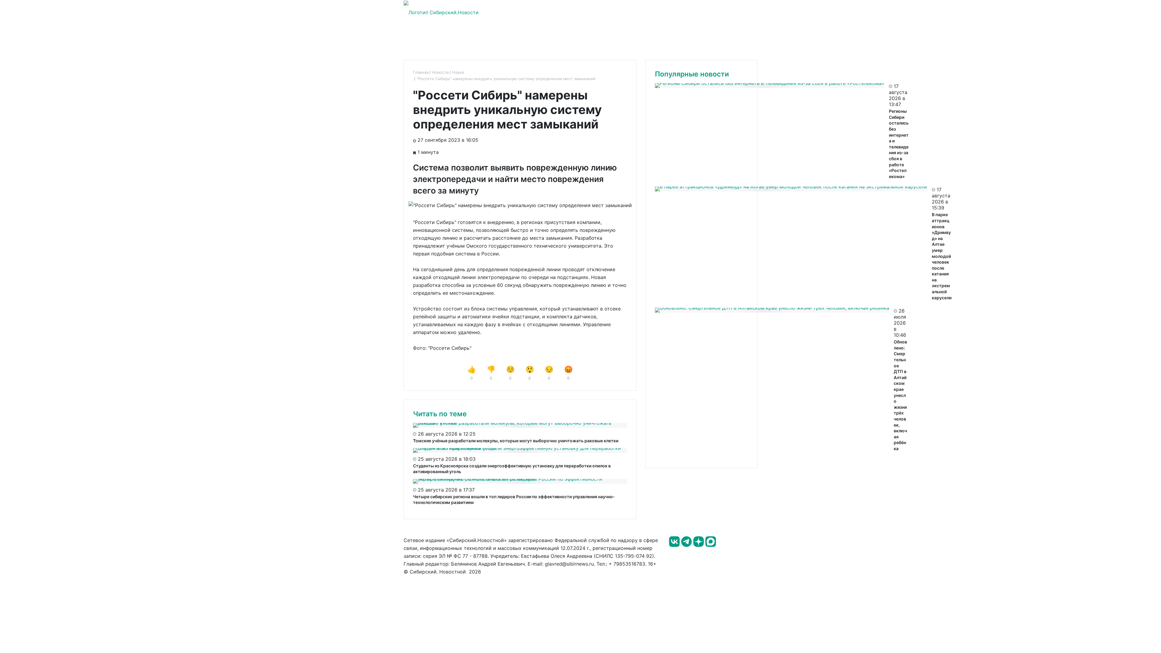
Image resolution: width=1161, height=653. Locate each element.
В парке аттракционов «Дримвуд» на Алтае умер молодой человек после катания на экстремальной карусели (941, 256)
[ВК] (675, 545)
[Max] (710, 545)
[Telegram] (687, 545)
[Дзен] (699, 545)
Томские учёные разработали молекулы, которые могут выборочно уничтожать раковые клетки (515, 440)
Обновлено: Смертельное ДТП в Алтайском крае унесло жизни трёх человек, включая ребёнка (900, 395)
